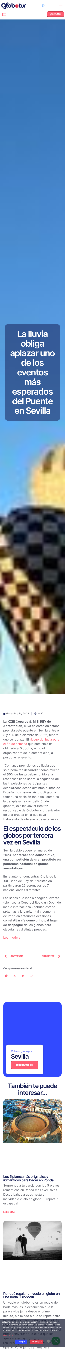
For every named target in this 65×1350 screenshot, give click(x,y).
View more (8, 1335)
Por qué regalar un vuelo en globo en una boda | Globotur (31, 1295)
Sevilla (20, 1056)
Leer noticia (11, 937)
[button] (61, 6)
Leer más (9, 1212)
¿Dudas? (9, 13)
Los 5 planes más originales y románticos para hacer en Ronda (28, 1178)
